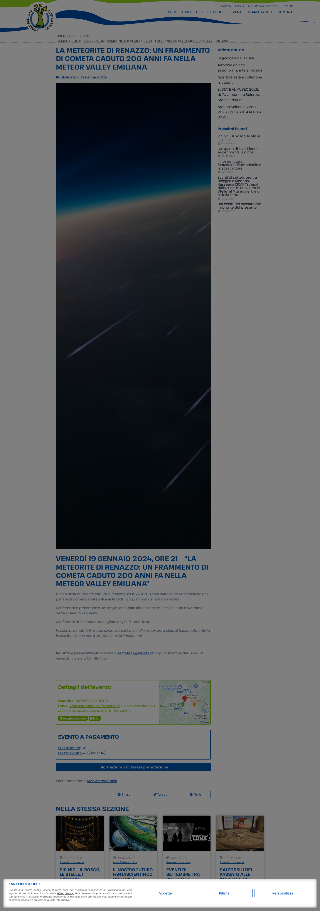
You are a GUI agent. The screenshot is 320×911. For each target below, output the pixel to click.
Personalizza (282, 893)
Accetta (165, 893)
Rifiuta (224, 893)
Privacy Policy (65, 893)
